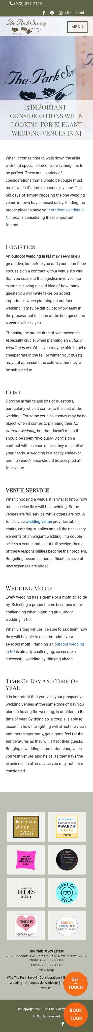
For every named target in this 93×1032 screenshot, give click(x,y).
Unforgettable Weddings (42, 983)
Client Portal (74, 13)
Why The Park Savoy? (22, 977)
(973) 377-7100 (27, 3)
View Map (46, 970)
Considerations (50, 977)
